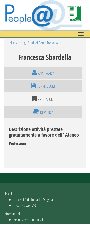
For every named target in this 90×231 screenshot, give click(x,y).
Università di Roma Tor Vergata (33, 199)
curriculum (46, 86)
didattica (46, 112)
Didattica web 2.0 (25, 205)
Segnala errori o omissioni (30, 219)
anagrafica (46, 73)
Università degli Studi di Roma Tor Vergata (34, 42)
